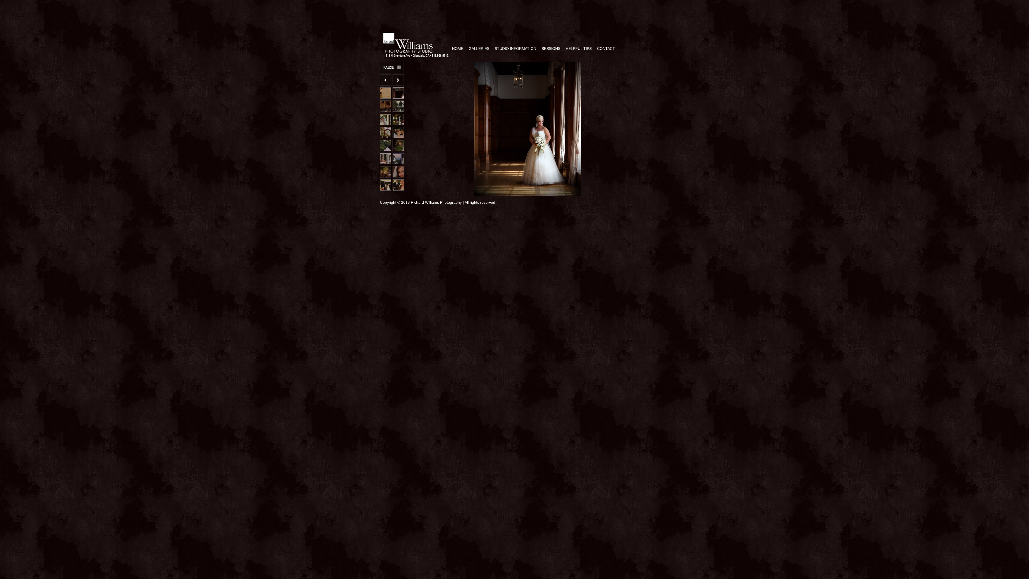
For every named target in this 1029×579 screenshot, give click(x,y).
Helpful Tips (579, 48)
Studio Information (515, 48)
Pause (392, 67)
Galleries (479, 48)
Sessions (551, 48)
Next (398, 80)
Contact (606, 48)
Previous (385, 80)
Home (457, 48)
